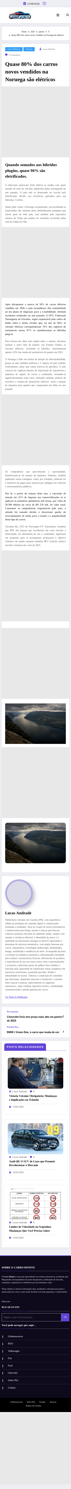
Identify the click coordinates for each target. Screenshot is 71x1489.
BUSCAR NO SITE (10, 1307)
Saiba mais (6, 1301)
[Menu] (57, 15)
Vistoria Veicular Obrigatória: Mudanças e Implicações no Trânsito (33, 1098)
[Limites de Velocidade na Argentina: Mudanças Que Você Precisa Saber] (35, 1204)
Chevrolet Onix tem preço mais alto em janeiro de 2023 (35, 1018)
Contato (12, 1387)
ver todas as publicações (16, 997)
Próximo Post (13, 1027)
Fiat (10, 1358)
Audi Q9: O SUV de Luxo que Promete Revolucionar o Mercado (32, 1163)
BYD (10, 1343)
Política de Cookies (33, 1406)
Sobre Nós (13, 1380)
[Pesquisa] (67, 15)
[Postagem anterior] (63, 1016)
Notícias (29, 49)
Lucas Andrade (49, 49)
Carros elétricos (14, 49)
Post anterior (12, 1012)
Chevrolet (12, 1373)
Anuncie (53, 1402)
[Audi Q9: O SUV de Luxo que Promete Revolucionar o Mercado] (35, 1138)
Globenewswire (15, 1336)
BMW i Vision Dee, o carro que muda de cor (33, 1032)
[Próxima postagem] (63, 1032)
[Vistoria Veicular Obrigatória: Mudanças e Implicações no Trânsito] (35, 1073)
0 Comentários (14, 55)
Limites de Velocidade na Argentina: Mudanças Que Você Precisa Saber (30, 1228)
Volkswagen (13, 1351)
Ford (10, 1365)
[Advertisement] (35, 121)
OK (65, 1317)
